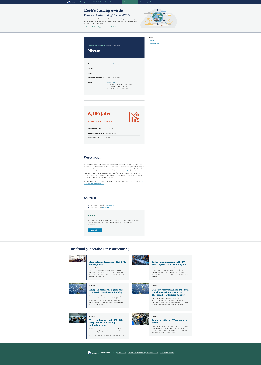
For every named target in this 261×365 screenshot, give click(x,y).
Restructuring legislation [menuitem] (147, 2)
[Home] (158, 18)
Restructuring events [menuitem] (130, 2)
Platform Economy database (136, 352)
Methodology (96, 27)
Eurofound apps (106, 352)
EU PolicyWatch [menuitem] (97, 2)
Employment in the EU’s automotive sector (170, 321)
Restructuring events (94, 45)
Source (151, 50)
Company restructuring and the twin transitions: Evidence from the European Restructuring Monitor (170, 292)
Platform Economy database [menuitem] (112, 2)
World (103, 45)
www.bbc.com (106, 207)
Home (87, 27)
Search (106, 27)
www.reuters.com (109, 205)
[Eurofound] (92, 352)
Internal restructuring (113, 64)
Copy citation (94, 230)
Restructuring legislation (167, 352)
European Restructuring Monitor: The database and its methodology (106, 291)
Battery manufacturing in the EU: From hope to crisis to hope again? (169, 263)
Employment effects (154, 43)
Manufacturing (111, 82)
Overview (152, 40)
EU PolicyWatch (121, 352)
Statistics (114, 27)
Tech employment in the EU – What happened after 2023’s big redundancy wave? (106, 323)
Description (152, 46)
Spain (126, 171)
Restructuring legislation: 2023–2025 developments (107, 263)
